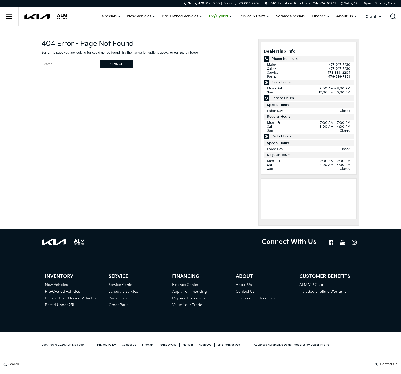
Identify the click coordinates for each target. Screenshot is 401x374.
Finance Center (185, 285)
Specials (109, 16)
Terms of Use (167, 345)
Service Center (121, 285)
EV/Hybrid (218, 16)
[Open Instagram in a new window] (354, 242)
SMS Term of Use (228, 345)
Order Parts (119, 305)
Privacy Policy (106, 345)
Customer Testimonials (255, 298)
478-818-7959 (339, 77)
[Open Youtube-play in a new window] (342, 242)
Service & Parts (251, 16)
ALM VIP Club (311, 285)
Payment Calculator (189, 298)
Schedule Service (123, 291)
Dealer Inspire (319, 345)
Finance (319, 16)
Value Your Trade (187, 305)
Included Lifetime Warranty (322, 291)
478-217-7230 (209, 3)
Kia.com (187, 345)
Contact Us (245, 291)
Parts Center (119, 298)
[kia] (37, 16)
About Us (344, 16)
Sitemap (147, 345)
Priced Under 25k (60, 305)
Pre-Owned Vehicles (180, 16)
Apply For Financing (189, 291)
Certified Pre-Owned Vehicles (70, 298)
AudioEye (205, 345)
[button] (9, 16)
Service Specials (290, 16)
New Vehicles (139, 16)
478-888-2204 (248, 3)
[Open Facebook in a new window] (331, 242)
